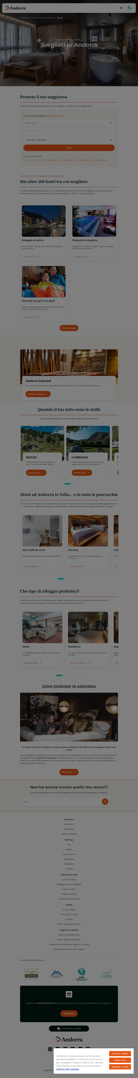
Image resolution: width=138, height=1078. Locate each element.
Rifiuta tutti (120, 1060)
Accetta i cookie (120, 1053)
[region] (94, 1061)
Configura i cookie (120, 1067)
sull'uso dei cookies (67, 1069)
